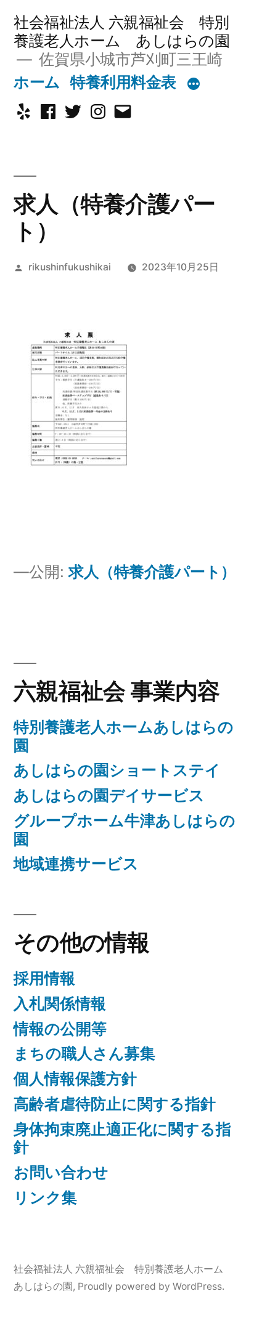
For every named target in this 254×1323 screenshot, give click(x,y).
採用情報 (44, 978)
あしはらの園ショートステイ (117, 770)
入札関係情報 (60, 1003)
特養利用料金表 (123, 82)
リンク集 (45, 1197)
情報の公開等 (60, 1028)
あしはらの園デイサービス (109, 795)
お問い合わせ (61, 1172)
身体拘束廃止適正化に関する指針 (122, 1138)
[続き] (193, 84)
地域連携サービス (76, 863)
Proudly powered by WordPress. (151, 1286)
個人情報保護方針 (75, 1078)
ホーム (37, 82)
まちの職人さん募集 (84, 1053)
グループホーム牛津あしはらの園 (125, 829)
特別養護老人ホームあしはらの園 (124, 736)
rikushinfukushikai (69, 267)
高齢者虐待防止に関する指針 (115, 1103)
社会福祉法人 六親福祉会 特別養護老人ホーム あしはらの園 (121, 31)
